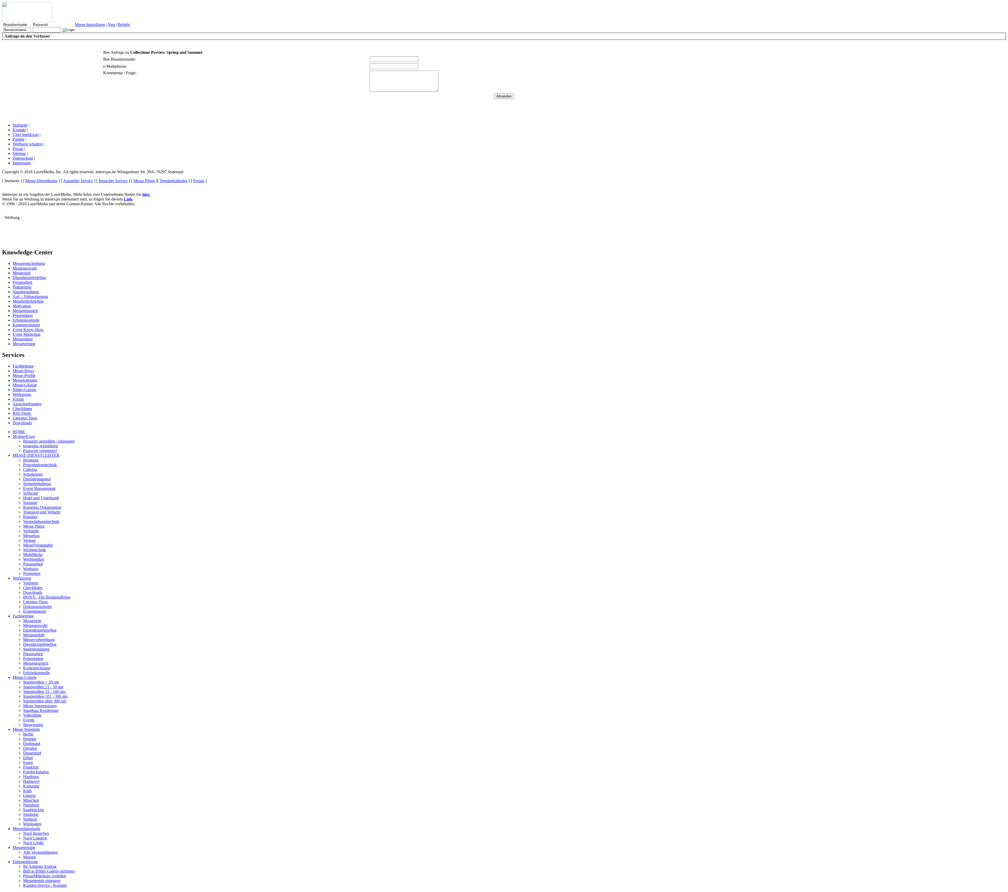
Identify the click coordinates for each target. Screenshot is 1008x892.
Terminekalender (173, 181)
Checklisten (22, 408)
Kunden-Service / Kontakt (45, 885)
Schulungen (33, 474)
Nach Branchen (36, 833)
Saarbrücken (33, 809)
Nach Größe (33, 843)
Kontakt (19, 130)
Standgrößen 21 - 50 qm (43, 687)
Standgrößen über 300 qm (44, 701)
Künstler (30, 517)
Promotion (31, 573)
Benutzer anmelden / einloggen (49, 441)
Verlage (29, 540)
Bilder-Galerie (24, 389)
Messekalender (25, 380)
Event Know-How (28, 329)
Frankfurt (31, 767)
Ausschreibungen (27, 404)
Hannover (31, 781)
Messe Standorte (26, 729)
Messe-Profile (24, 375)
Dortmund (31, 743)
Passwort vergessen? (40, 450)
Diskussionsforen (37, 606)
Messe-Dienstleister (41, 181)
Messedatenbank (26, 828)
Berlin (28, 734)
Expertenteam (34, 611)
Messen (29, 857)
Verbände (31, 531)
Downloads (22, 423)
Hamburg (31, 776)
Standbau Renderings (41, 710)
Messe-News (23, 371)
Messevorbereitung (39, 639)
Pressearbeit (22, 282)
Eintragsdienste (25, 861)
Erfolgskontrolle (26, 320)
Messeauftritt (33, 635)
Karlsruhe (31, 786)
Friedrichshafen (36, 772)
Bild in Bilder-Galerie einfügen (49, 871)
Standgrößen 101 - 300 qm (45, 696)
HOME (19, 431)
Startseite (20, 125)
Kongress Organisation (42, 507)
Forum (198, 181)
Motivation (22, 306)
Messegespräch (25, 310)
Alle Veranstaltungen (40, 852)
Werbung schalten (27, 144)
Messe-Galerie (24, 677)
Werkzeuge (22, 394)
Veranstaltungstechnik (41, 521)
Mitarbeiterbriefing (28, 301)
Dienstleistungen (37, 479)
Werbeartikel (33, 559)
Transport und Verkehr (41, 512)
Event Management (39, 488)
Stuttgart (30, 819)
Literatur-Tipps (25, 418)
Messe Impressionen (40, 706)
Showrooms (33, 724)
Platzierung (22, 287)
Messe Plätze (144, 181)
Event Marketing (26, 334)
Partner (18, 139)
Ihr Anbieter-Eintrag (39, 866)
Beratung (30, 460)
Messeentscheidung (29, 263)
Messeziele (22, 273)
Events (28, 720)
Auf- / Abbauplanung (30, 296)
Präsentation (23, 315)
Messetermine (24, 344)
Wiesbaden (32, 824)
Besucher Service (113, 181)
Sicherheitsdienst (37, 483)
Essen (28, 762)
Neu (111, 24)
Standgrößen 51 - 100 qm (44, 691)
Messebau (31, 535)
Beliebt (124, 24)
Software (30, 493)
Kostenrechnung (26, 325)
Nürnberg (31, 805)
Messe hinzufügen (90, 24)
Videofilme (32, 715)
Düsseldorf (32, 753)
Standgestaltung (26, 292)
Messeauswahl (25, 268)
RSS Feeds (22, 413)
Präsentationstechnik (40, 465)
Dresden (30, 748)
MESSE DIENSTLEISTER (36, 455)
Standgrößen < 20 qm (41, 682)
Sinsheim (30, 814)
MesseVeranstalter (38, 545)
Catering (30, 469)
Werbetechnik (34, 550)
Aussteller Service (78, 181)
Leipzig (29, 795)
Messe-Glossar (25, 385)
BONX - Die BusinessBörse (46, 597)
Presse (18, 148)
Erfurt (28, 757)
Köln (27, 791)
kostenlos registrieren (40, 446)
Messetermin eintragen (41, 880)
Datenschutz (23, 158)
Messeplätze (23, 339)
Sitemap (19, 153)
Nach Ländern (35, 838)
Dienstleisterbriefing (29, 277)
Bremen (29, 739)
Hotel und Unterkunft (41, 498)
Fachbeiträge (23, 366)
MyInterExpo (24, 436)
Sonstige (30, 502)
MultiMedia (33, 554)
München (31, 800)
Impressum (22, 163)
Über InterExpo (26, 134)
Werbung (30, 568)
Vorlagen (30, 583)
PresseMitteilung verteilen (44, 876)
